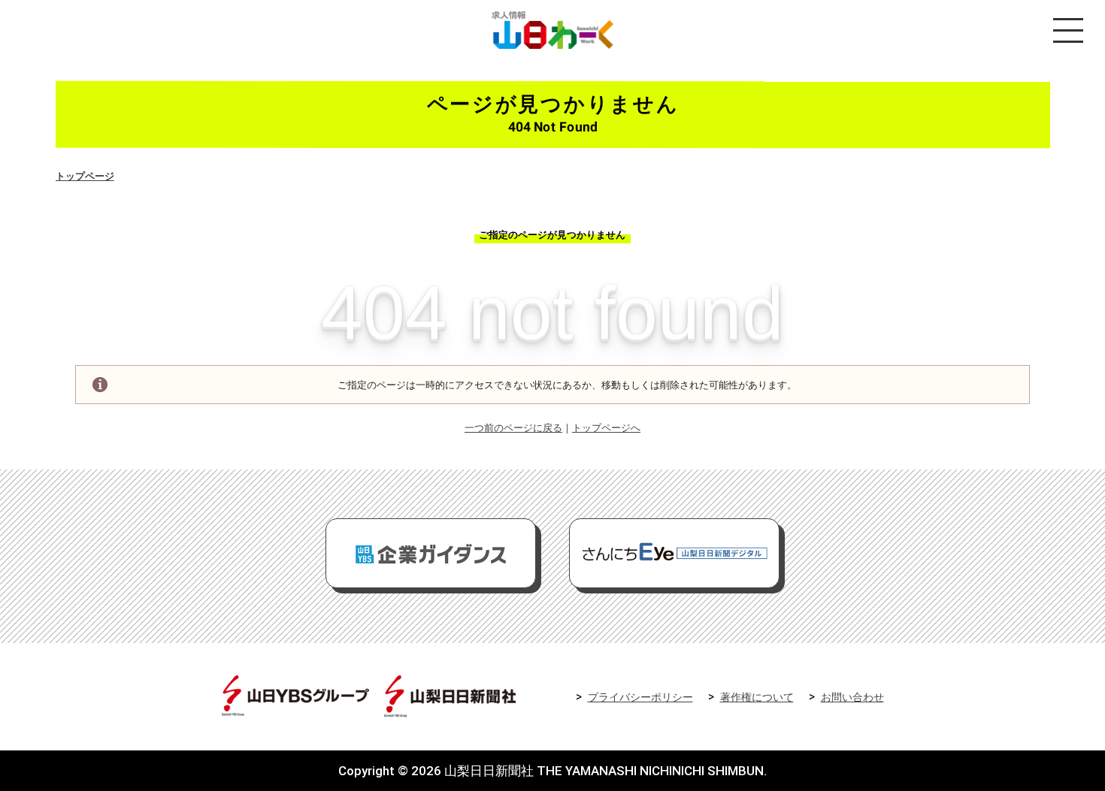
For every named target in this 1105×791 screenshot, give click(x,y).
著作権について (757, 697)
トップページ (85, 176)
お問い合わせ (852, 697)
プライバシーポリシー (640, 697)
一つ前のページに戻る (513, 427)
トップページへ (606, 427)
